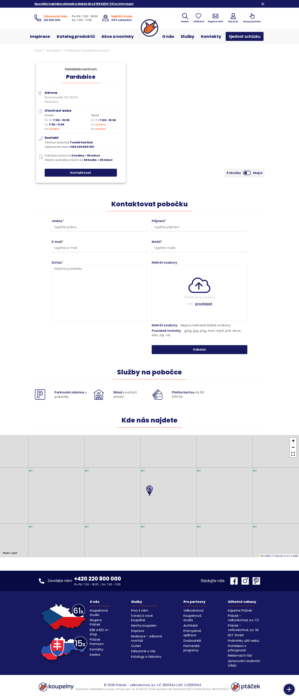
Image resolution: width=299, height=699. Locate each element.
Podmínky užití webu (243, 640)
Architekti (190, 625)
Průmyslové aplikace (192, 633)
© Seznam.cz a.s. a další (285, 555)
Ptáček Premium (97, 641)
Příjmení (158, 221)
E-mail (57, 242)
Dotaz (57, 262)
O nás (168, 36)
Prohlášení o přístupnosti (237, 648)
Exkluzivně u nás (143, 651)
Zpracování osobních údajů (244, 663)
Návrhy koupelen (144, 625)
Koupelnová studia (99, 612)
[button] (149, 490)
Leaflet (266, 555)
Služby (187, 36)
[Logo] (149, 28)
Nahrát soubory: (165, 325)
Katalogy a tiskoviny (146, 656)
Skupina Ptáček (96, 622)
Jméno (57, 221)
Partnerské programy (191, 648)
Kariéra (95, 654)
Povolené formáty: (196, 333)
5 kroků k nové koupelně (142, 618)
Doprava (137, 631)
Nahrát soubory (164, 262)
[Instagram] (246, 581)
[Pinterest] (256, 581)
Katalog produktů (76, 36)
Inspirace (40, 36)
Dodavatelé (192, 640)
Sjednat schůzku (244, 36)
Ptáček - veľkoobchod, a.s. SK (243, 627)
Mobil (156, 242)
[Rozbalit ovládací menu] (289, 689)
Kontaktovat (80, 172)
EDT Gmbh (236, 635)
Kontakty (211, 36)
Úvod (38, 50)
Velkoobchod (193, 610)
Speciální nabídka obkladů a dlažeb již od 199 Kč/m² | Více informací (84, 4)
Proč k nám (139, 610)
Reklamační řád (240, 655)
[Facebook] (235, 581)
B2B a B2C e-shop (99, 632)
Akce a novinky (117, 36)
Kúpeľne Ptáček (240, 610)
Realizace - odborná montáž (146, 638)
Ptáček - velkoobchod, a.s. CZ (243, 618)
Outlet (136, 646)
